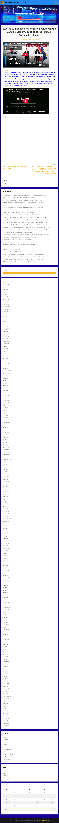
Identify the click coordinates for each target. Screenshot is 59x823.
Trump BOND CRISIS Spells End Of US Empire (13, 249)
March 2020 (5, 474)
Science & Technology (8, 754)
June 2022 (5, 407)
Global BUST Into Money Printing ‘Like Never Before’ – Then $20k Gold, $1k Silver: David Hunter (24, 214)
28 (52, 802)
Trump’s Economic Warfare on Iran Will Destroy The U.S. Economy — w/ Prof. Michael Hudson (24, 205)
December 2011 (6, 718)
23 (14, 802)
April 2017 (5, 560)
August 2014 (6, 639)
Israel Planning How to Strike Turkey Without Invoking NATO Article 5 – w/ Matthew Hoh (22, 200)
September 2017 (7, 548)
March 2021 (5, 444)
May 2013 (5, 676)
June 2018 (5, 526)
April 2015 (5, 619)
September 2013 (7, 666)
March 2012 (5, 710)
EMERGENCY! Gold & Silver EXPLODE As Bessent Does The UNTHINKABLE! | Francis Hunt (22, 242)
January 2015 (6, 627)
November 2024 (6, 336)
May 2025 (5, 321)
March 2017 (5, 563)
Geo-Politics (5, 744)
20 (44, 799)
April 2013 (5, 678)
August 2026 (6, 284)
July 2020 (5, 464)
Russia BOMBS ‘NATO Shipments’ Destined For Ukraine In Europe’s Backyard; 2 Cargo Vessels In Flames (26, 234)
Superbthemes (45, 820)
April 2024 (5, 353)
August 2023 (6, 373)
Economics (5, 739)
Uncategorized (6, 759)
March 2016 (5, 592)
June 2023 (5, 378)
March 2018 (5, 533)
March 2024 (5, 356)
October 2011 (6, 720)
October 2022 (6, 398)
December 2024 (6, 333)
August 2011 (6, 725)
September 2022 (7, 400)
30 (14, 805)
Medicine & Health (7, 749)
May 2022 (5, 410)
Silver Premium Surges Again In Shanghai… (12, 251)
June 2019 (5, 496)
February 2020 (6, 476)
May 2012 (5, 706)
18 (29, 799)
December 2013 (6, 659)
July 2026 (5, 287)
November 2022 (6, 395)
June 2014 (5, 644)
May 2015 (5, 617)
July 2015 (5, 612)
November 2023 (6, 365)
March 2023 (5, 385)
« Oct (5, 809)
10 (22, 796)
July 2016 (5, 582)
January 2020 (6, 479)
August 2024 (6, 343)
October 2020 (6, 457)
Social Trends (6, 756)
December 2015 (6, 600)
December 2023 (6, 363)
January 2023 (6, 390)
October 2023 (6, 368)
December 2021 (6, 422)
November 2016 (6, 572)
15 (6, 799)
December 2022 (6, 393)
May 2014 (5, 646)
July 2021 (5, 435)
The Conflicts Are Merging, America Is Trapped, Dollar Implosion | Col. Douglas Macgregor (23, 207)
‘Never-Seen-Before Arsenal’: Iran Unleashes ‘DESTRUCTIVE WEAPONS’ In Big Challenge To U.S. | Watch (26, 227)
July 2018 (5, 523)
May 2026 (5, 292)
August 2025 (6, 314)
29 (6, 805)
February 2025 (6, 329)
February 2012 (6, 713)
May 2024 (5, 351)
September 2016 (7, 577)
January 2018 (6, 538)
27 (44, 802)
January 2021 (6, 449)
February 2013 (6, 683)
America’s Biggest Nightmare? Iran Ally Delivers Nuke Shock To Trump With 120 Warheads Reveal (25, 224)
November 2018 (6, 513)
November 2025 (6, 306)
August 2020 (6, 462)
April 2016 (5, 590)
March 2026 (5, 296)
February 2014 (6, 654)
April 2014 (5, 649)
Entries (5, 773)
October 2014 (6, 634)
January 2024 (6, 361)
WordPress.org (6, 778)
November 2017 (6, 543)
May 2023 (5, 380)
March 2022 (5, 415)
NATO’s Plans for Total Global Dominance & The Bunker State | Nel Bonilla (19, 237)
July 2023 (5, 375)
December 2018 (6, 511)
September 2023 (7, 370)
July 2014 (5, 641)
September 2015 (7, 607)
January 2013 (6, 686)
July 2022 (5, 405)
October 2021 (6, 427)
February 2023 (6, 388)
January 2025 (6, 331)
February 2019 (6, 506)
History (4, 747)
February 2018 (6, 536)
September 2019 (7, 489)
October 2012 (6, 693)
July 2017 (5, 553)
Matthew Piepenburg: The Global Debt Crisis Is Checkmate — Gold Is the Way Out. (21, 247)
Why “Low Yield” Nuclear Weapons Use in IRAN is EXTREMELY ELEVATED (20, 261)
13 (44, 796)
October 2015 (6, 605)
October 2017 (6, 545)
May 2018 (5, 528)
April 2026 (5, 294)
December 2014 (6, 629)
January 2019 (6, 508)
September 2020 (7, 459)
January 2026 (6, 301)
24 (22, 802)
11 (29, 796)
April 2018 (5, 531)
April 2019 (5, 501)
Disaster (5, 737)
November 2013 (6, 661)
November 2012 (6, 691)
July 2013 (5, 671)
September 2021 (7, 430)
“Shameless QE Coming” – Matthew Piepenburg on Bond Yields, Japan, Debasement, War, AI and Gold (26, 229)
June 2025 (5, 319)
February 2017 (6, 565)
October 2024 (6, 338)
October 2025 (6, 309)
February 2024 (6, 358)
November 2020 (6, 454)
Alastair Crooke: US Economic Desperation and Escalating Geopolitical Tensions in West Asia (23, 254)
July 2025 (5, 316)
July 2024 (5, 346)
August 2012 (6, 698)
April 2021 (5, 442)
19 (37, 799)
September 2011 (7, 723)
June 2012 (5, 703)
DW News (7, 70)
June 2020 (5, 467)
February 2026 (6, 299)
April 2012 (5, 708)
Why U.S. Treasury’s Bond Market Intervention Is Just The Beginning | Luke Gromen (21, 219)
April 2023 (5, 383)
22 (6, 802)
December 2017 (6, 540)
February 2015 (6, 624)
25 (29, 802)
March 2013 (5, 681)
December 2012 (6, 688)
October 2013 (6, 664)
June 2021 (5, 437)
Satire (4, 751)
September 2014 (7, 637)
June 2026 (5, 289)
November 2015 (6, 602)
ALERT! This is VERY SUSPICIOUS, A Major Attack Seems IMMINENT (19, 197)
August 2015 (6, 609)
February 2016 (6, 595)
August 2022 (6, 402)
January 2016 (6, 597)
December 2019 (6, 481)
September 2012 (7, 696)
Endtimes (5, 742)
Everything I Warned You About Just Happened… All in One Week (17, 232)
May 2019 (5, 499)
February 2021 (6, 447)
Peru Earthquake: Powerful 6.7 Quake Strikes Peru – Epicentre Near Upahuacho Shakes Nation (24, 195)
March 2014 (5, 651)
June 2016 (5, 585)
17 (22, 799)
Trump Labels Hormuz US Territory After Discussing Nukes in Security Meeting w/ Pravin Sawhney (25, 256)
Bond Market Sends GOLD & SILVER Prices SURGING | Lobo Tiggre (17, 239)
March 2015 (5, 622)
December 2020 (6, 452)
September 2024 (7, 341)
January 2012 (6, 715)
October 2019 (6, 486)
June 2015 (5, 614)
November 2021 (6, 425)
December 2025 (6, 304)
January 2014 (6, 656)
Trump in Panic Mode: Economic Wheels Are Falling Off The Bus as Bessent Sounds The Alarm (24, 202)
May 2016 (5, 587)
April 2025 (5, 324)
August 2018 (6, 521)
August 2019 (6, 491)
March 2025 (5, 326)
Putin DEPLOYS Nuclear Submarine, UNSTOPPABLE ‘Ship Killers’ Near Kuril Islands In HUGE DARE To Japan (27, 210)
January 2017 (6, 568)
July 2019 (5, 494)
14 (52, 796)
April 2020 (5, 471)
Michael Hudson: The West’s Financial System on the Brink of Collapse (18, 212)
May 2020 (5, 469)
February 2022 (6, 417)
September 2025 (7, 311)
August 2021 (6, 432)
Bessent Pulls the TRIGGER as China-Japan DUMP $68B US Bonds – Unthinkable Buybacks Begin (24, 217)
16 (14, 799)
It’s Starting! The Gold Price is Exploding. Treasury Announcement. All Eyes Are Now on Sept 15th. (25, 259)
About (4, 183)
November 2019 (6, 484)
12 (37, 796)
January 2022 (6, 420)
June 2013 (5, 674)
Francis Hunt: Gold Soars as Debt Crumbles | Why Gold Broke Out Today (19, 244)
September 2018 (7, 518)
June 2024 (5, 348)
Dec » (54, 809)
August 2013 (6, 669)
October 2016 (6, 575)
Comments (6, 775)
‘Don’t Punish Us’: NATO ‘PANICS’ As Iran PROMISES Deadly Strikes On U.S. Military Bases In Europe (25, 222)
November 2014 (6, 632)
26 (37, 802)
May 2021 (5, 439)
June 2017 (5, 555)
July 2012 (5, 701)
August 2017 (6, 550)
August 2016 (6, 580)
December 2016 (6, 570)
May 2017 (5, 558)
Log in (4, 770)
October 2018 (6, 516)
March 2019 (5, 504)
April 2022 (5, 412)
